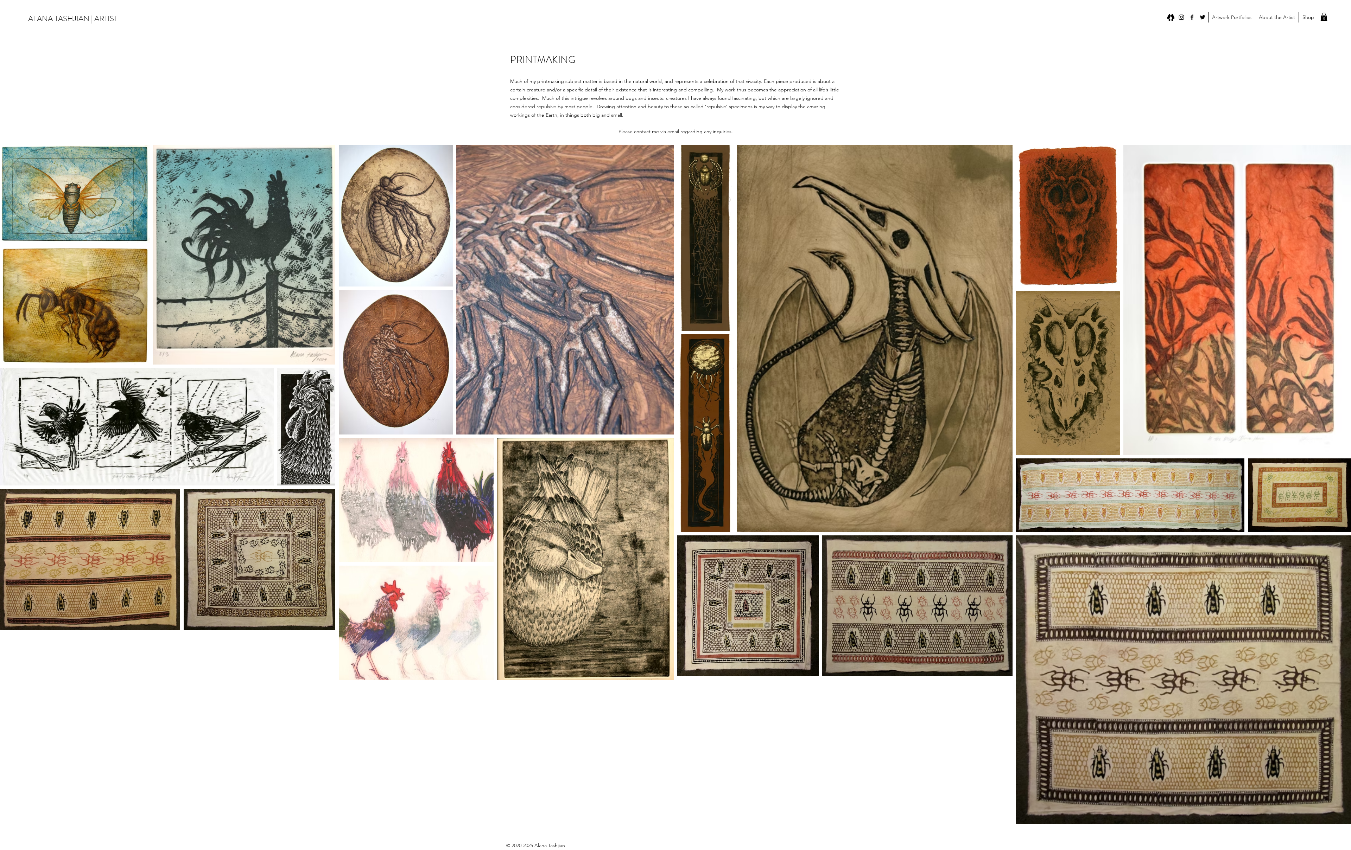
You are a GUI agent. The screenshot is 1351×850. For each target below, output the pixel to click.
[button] (1231, 17)
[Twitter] (1202, 17)
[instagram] (1181, 17)
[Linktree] (1170, 17)
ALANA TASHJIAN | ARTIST (73, 18)
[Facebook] (1191, 17)
